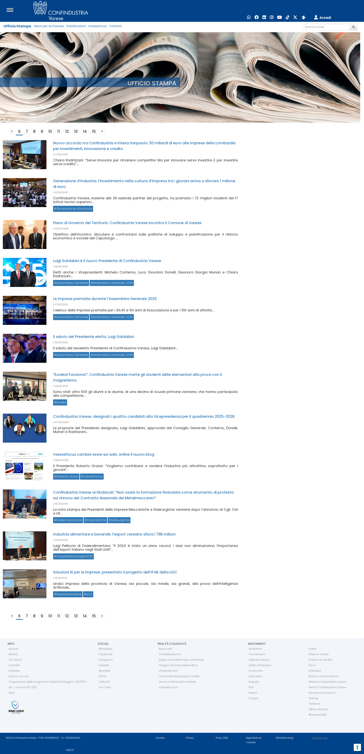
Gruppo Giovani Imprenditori (178, 665)
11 (58, 131)
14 (85, 131)
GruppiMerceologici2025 (74, 556)
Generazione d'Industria (74, 209)
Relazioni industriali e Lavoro (328, 682)
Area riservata (319, 737)
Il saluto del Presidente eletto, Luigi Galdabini (93, 336)
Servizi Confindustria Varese (177, 682)
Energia (254, 682)
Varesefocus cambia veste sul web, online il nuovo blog (103, 454)
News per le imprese (49, 26)
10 (50, 131)
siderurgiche (120, 520)
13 (76, 131)
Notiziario (315, 671)
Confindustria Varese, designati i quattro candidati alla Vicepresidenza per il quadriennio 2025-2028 (144, 416)
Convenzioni (257, 654)
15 (94, 131)
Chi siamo (15, 660)
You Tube (105, 687)
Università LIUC (168, 671)
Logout (70, 749)
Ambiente (255, 649)
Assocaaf (165, 649)
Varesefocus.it (168, 687)
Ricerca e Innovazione (323, 676)
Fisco (312, 665)
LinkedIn (104, 665)
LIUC (89, 594)
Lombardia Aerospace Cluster (179, 676)
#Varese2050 (318, 715)
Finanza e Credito (320, 660)
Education (255, 676)
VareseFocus (97, 26)
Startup (313, 698)
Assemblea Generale (72, 283)
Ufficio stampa (318, 709)
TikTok (102, 676)
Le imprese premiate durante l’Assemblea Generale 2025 (105, 298)
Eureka (61, 402)
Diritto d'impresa (260, 665)
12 (67, 131)
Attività (13, 654)
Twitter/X (104, 682)
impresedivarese (69, 594)
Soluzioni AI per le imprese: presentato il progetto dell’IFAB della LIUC (115, 572)
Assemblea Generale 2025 (113, 283)
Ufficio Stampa (17, 26)
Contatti (115, 26)
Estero (253, 693)
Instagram (106, 660)
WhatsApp (106, 649)
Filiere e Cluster (319, 654)
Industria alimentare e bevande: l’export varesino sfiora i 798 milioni (114, 534)
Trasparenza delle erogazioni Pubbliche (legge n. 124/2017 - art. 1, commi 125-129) (48, 684)
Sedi (11, 693)
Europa (253, 698)
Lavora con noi (19, 676)
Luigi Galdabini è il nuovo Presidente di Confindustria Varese (107, 260)
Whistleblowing (284, 737)
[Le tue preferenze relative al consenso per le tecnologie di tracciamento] (357, 747)
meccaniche (96, 520)
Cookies (160, 737)
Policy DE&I (222, 737)
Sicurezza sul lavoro (322, 693)
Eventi (312, 649)
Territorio (314, 704)
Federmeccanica (69, 520)
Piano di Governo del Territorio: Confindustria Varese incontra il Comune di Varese (127, 222)
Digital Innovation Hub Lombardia (181, 660)
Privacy (190, 737)
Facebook (105, 654)
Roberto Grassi (67, 476)
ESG (251, 687)
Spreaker (105, 671)
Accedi (13, 649)
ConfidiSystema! (170, 654)
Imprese (14, 671)
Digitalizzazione (259, 660)
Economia (256, 671)
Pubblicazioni (76, 26)
